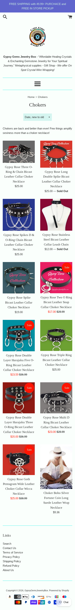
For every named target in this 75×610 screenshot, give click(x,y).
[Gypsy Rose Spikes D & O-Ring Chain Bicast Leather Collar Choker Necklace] (19, 215)
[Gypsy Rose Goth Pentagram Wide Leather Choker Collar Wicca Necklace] (19, 459)
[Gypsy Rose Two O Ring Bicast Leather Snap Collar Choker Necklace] (56, 277)
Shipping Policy (12, 561)
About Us (8, 570)
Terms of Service (13, 552)
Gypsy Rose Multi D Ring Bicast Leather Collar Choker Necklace (56, 422)
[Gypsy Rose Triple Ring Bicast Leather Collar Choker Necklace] (56, 335)
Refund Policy (11, 565)
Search (7, 543)
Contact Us (9, 548)
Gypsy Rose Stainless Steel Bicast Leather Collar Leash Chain (56, 239)
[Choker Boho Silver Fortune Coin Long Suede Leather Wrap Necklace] (56, 466)
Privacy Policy (11, 556)
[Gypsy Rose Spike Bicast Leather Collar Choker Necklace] (19, 278)
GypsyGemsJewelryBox (36, 590)
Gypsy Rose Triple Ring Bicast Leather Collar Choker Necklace (56, 360)
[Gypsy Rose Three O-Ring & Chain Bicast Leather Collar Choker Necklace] (19, 152)
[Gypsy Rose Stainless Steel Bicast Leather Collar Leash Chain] (56, 215)
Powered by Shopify (59, 590)
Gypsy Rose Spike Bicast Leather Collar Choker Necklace (18, 302)
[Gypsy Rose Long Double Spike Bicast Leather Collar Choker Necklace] (56, 154)
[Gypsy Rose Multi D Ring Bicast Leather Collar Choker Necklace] (56, 397)
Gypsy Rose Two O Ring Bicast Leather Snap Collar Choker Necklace (56, 302)
